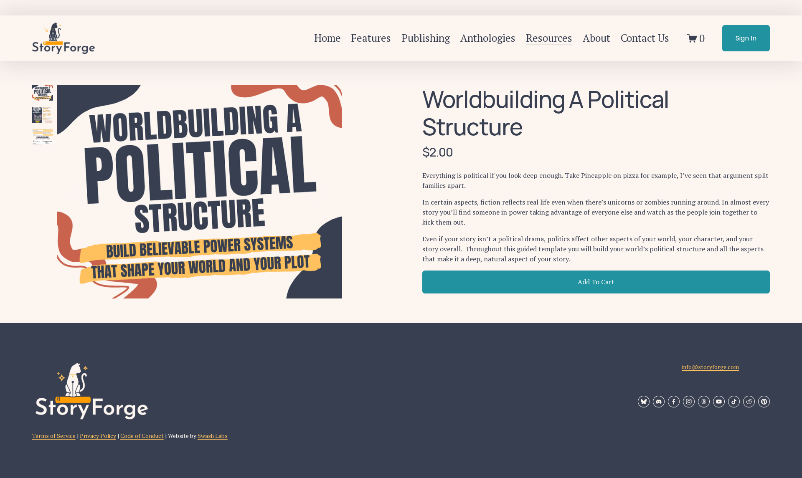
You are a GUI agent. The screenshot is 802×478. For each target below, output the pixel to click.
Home (327, 38)
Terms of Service (54, 436)
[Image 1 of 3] (42, 94)
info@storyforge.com (710, 367)
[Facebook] (674, 401)
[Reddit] (749, 401)
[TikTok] (734, 401)
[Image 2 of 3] (42, 116)
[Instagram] (689, 401)
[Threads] (704, 401)
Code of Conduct (142, 436)
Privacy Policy (98, 436)
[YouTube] (719, 401)
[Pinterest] (764, 401)
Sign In (746, 38)
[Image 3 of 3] (42, 138)
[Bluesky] (644, 401)
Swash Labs (213, 436)
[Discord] (659, 401)
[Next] (318, 192)
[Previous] (81, 192)
